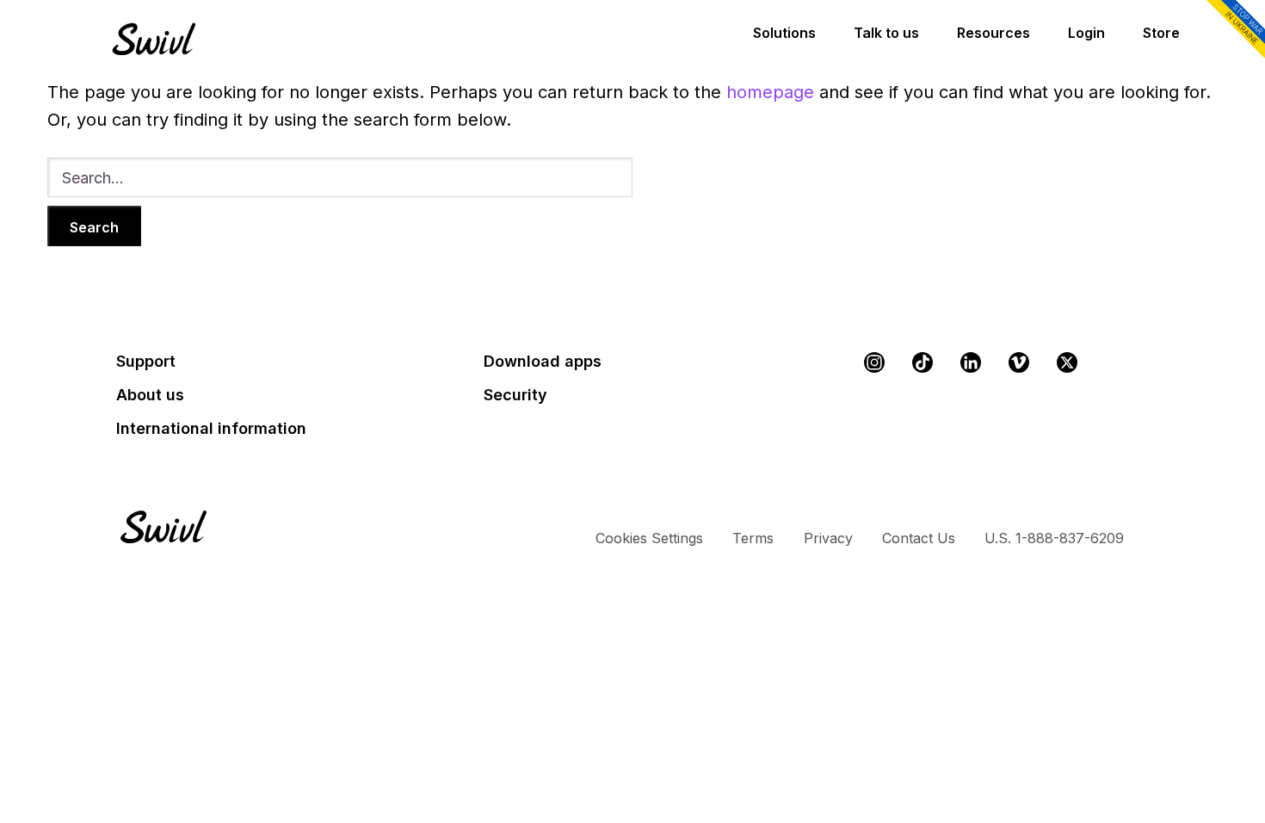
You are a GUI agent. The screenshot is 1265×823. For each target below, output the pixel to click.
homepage (770, 92)
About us (150, 395)
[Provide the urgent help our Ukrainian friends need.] (1232, 31)
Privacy (828, 538)
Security (515, 395)
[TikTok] (922, 362)
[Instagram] (874, 362)
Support (146, 361)
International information (211, 428)
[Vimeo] (1019, 362)
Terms (753, 538)
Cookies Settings (649, 538)
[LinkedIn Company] (971, 362)
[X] (1067, 362)
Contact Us (918, 538)
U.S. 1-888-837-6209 (1054, 538)
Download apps (543, 361)
